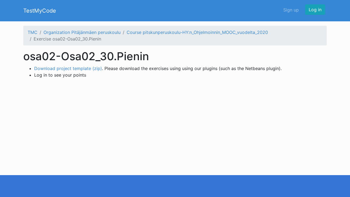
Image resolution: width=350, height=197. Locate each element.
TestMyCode (39, 10)
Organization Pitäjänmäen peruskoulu (82, 32)
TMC (32, 32)
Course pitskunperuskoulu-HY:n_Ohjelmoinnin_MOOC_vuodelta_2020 (197, 32)
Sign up (291, 10)
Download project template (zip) (68, 68)
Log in (315, 9)
